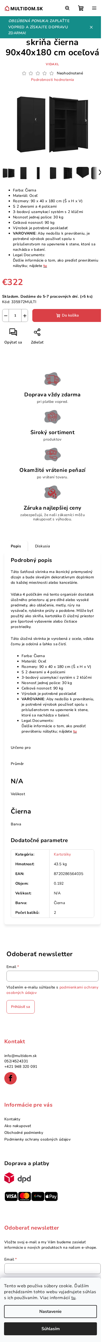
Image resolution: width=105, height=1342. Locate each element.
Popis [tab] (16, 546)
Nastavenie (50, 1311)
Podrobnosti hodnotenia (52, 79)
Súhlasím (50, 1329)
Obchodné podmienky (23, 1132)
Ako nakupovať (17, 1125)
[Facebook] (10, 1078)
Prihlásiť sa (20, 1006)
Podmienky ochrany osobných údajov (37, 1139)
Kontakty (12, 1119)
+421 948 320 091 (20, 1066)
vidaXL (52, 64)
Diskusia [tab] (42, 546)
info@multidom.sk (20, 1055)
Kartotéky (62, 854)
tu (73, 1298)
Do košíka (70, 315)
